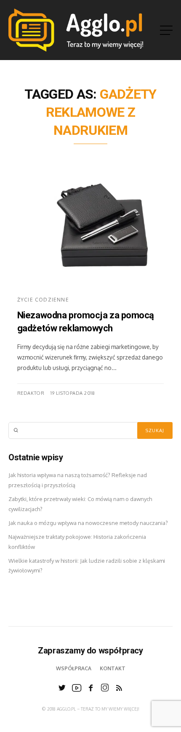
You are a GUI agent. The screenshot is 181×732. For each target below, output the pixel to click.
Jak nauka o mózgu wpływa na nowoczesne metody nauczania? (88, 522)
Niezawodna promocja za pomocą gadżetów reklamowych (85, 322)
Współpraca (73, 668)
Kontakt (112, 668)
